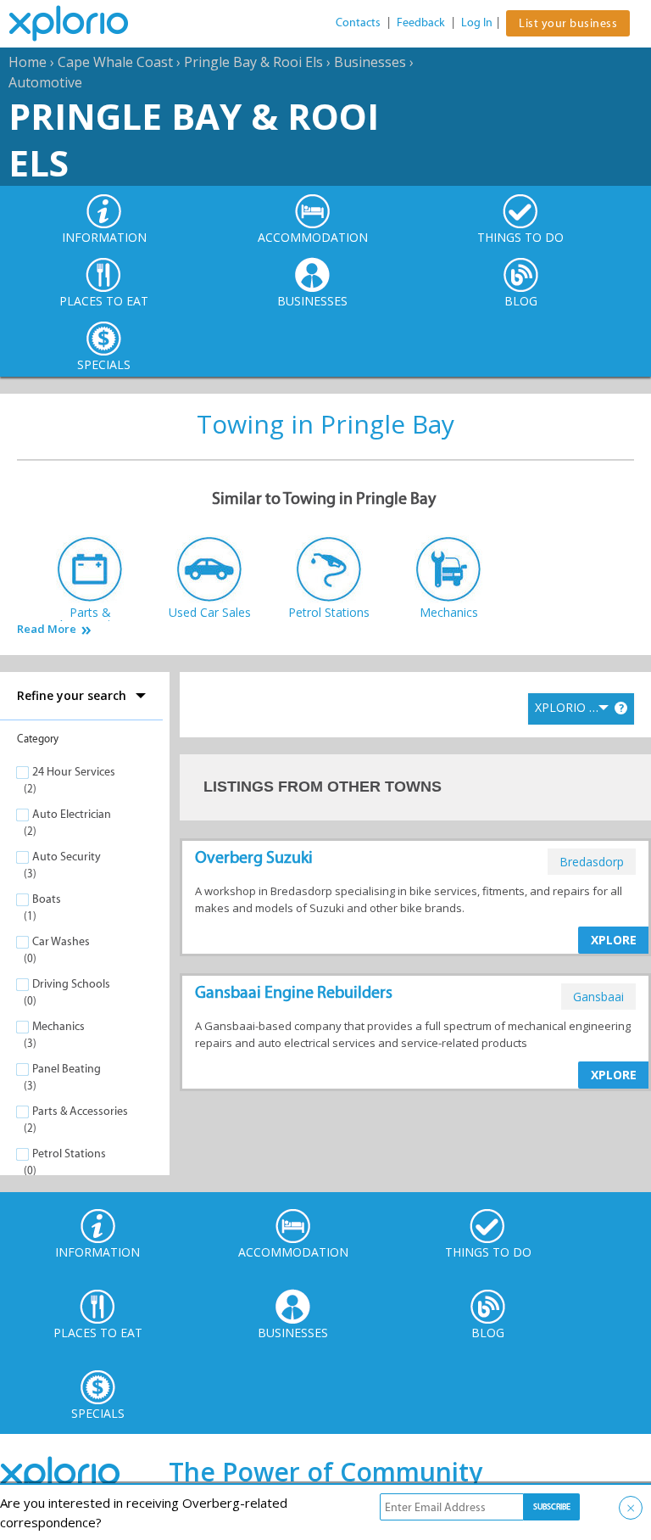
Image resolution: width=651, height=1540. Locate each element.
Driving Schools (71, 984)
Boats (46, 899)
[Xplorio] (81, 24)
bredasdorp (591, 862)
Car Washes (61, 941)
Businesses (370, 62)
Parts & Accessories (80, 1111)
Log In (476, 22)
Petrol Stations (69, 1153)
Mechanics (58, 1026)
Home (27, 62)
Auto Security (66, 856)
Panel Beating (66, 1068)
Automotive (45, 82)
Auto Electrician (71, 814)
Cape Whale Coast (115, 62)
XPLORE (614, 940)
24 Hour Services (73, 771)
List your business (568, 23)
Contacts (358, 22)
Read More (46, 629)
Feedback (421, 22)
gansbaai (598, 996)
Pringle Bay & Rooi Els (253, 62)
